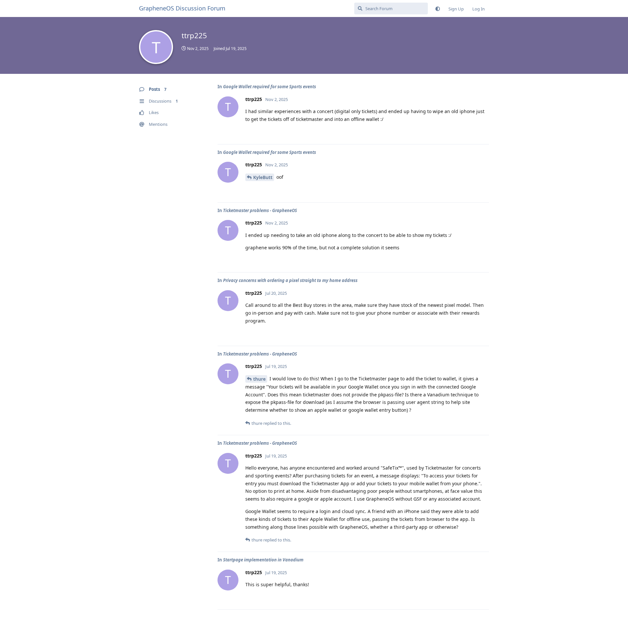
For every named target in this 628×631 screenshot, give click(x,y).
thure (259, 379)
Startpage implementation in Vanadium (263, 560)
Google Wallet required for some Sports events (269, 87)
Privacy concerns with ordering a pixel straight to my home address (290, 280)
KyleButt (262, 177)
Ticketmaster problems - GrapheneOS (260, 210)
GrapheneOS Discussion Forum (182, 8)
